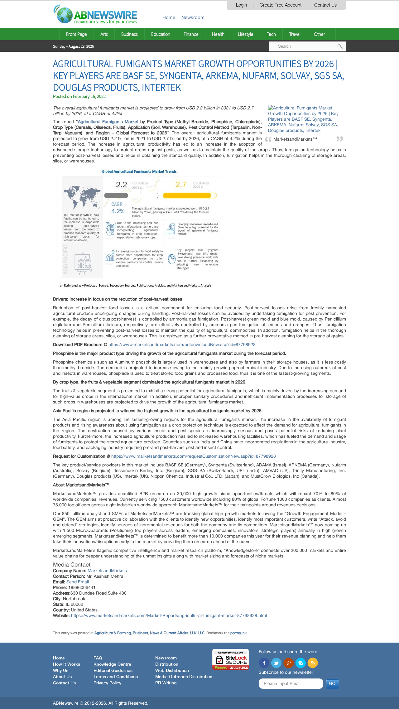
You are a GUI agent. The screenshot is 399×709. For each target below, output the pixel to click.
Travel (294, 34)
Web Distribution (172, 670)
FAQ (98, 658)
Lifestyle (245, 34)
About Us (62, 677)
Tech (271, 34)
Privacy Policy (107, 683)
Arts (104, 34)
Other (319, 34)
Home (168, 17)
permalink (238, 633)
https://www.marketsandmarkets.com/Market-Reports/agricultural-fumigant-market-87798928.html (169, 615)
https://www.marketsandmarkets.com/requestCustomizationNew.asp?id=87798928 (193, 456)
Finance (191, 34)
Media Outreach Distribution (183, 677)
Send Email (77, 581)
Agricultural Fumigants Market (108, 121)
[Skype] (300, 663)
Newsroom (192, 17)
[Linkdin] (288, 663)
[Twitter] (276, 663)
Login (241, 5)
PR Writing (165, 683)
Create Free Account (280, 5)
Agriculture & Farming (112, 633)
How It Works (66, 664)
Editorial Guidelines (113, 670)
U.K (193, 633)
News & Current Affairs (169, 633)
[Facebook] (264, 663)
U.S (201, 633)
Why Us (60, 670)
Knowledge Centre (112, 664)
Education (160, 34)
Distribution (166, 664)
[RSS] (312, 663)
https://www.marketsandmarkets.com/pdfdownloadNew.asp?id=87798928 (182, 344)
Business (129, 34)
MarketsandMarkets (107, 570)
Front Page (76, 34)
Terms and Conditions (116, 677)
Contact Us (325, 5)
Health (218, 34)
